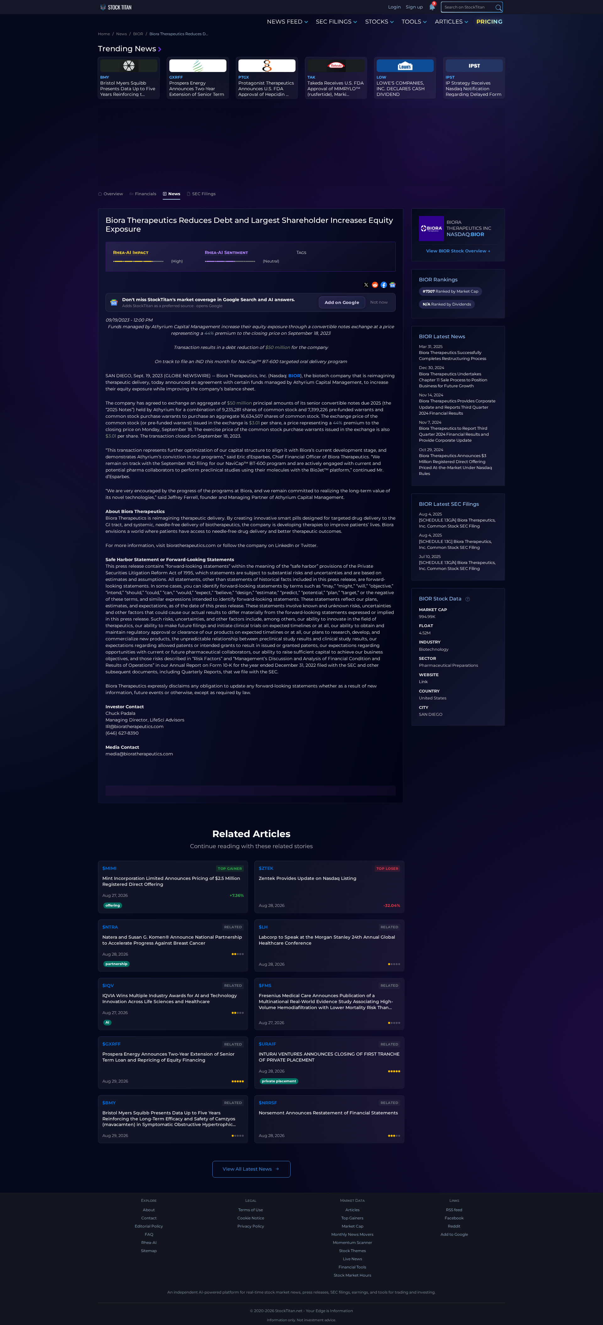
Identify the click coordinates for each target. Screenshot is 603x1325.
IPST (450, 77)
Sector (427, 658)
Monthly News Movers (352, 1234)
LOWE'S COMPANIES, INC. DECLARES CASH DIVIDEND (401, 88)
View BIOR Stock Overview (458, 250)
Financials (145, 193)
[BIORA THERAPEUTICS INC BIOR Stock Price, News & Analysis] (431, 228)
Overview (113, 193)
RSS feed (454, 1209)
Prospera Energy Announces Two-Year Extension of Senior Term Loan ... (196, 91)
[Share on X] (365, 285)
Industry (430, 642)
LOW (381, 77)
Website (429, 675)
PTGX (243, 77)
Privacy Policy (250, 1226)
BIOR (294, 375)
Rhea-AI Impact (130, 252)
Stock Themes (352, 1250)
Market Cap (433, 610)
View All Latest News (247, 1169)
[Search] (499, 7)
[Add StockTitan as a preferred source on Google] (391, 285)
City (423, 707)
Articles (352, 1209)
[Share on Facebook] (382, 285)
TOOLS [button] (411, 21)
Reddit (454, 1226)
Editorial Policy (149, 1226)
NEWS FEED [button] (284, 21)
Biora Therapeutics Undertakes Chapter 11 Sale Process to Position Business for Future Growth (453, 380)
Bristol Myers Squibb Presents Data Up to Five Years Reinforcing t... (127, 88)
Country (429, 691)
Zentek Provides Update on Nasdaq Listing (307, 878)
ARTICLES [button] (449, 21)
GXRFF (176, 77)
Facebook (454, 1218)
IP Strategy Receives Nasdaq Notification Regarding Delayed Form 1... (474, 91)
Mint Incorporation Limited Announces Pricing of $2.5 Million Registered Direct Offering (171, 881)
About (149, 1209)
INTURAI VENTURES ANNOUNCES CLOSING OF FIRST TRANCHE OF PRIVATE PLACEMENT (329, 1057)
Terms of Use (250, 1209)
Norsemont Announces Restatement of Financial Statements (328, 1113)
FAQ (149, 1234)
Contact (149, 1218)
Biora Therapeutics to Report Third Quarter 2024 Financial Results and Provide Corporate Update (454, 434)
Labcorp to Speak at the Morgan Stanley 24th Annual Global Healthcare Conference (327, 940)
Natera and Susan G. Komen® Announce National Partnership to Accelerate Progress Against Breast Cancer (172, 940)
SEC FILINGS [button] (333, 21)
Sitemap (149, 1250)
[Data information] (467, 599)
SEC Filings (204, 193)
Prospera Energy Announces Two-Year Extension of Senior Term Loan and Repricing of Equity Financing (168, 1057)
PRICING (489, 21)
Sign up (414, 7)
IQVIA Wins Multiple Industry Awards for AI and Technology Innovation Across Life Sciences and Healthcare (169, 998)
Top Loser (388, 868)
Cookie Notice (250, 1218)
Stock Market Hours (352, 1275)
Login (394, 7)
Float (426, 626)
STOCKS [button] (376, 21)
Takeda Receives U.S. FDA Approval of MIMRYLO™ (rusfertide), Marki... (335, 88)
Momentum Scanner (352, 1242)
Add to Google (454, 1234)
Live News (352, 1258)
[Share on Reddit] (373, 285)
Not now (379, 302)
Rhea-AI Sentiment (226, 252)
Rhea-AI (149, 1242)
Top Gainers (352, 1218)
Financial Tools (352, 1267)
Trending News (127, 48)
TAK (311, 77)
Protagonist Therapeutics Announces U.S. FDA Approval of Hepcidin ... (266, 88)
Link (423, 682)
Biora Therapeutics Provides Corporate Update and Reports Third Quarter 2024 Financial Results (457, 407)
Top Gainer (230, 868)
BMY (104, 77)
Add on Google (342, 302)
